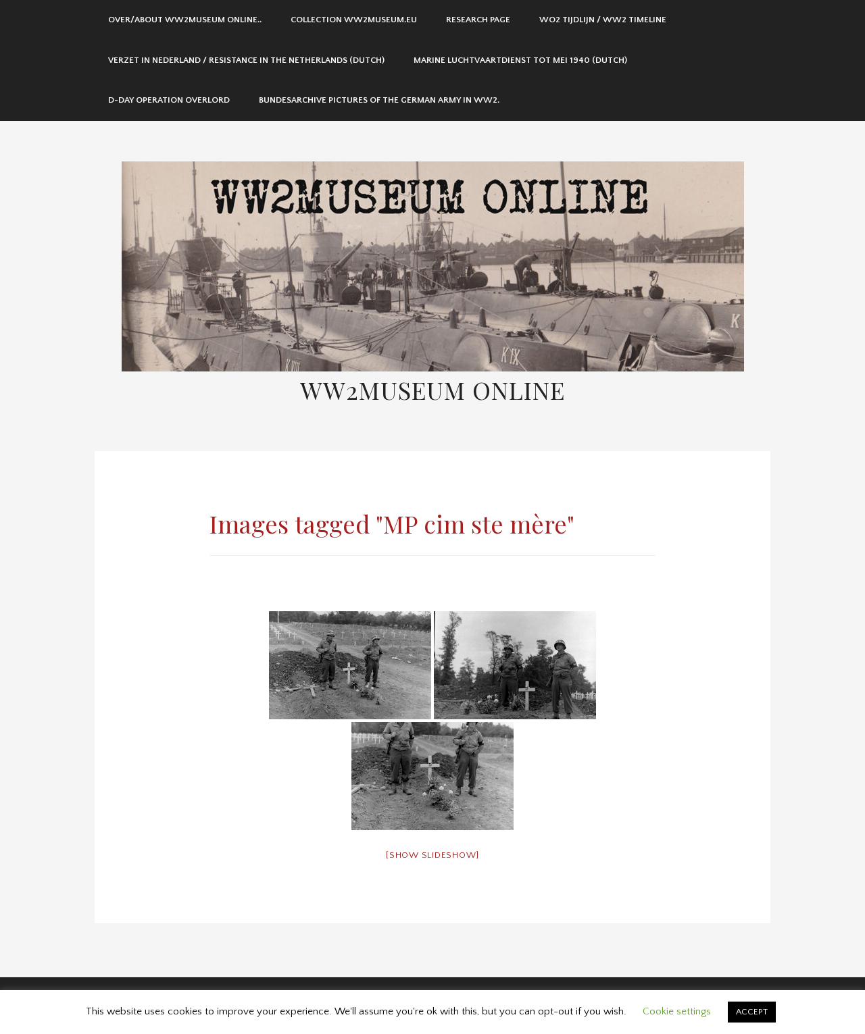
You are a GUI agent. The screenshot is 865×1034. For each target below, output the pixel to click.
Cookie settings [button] (677, 1011)
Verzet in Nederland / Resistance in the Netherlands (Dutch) (246, 60)
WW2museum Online (432, 389)
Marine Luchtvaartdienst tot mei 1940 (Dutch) (520, 60)
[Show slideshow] (432, 855)
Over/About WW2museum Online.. (185, 19)
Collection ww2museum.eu (354, 19)
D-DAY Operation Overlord (169, 100)
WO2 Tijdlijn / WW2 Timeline (602, 19)
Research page (478, 19)
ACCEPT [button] (752, 1011)
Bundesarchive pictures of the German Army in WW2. (379, 100)
